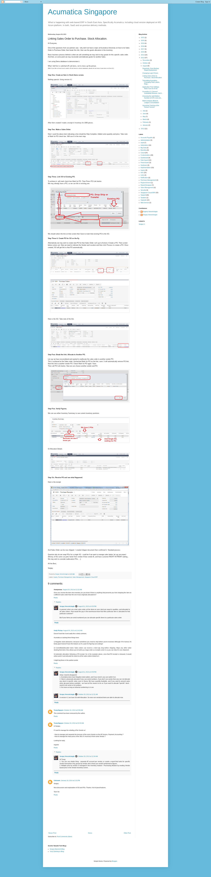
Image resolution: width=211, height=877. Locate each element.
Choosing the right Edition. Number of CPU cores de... (152, 97)
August (145, 66)
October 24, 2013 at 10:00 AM (74, 723)
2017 (143, 49)
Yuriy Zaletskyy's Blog (57, 851)
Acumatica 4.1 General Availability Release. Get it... (152, 92)
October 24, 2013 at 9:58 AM (73, 710)
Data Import (144, 160)
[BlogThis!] (82, 574)
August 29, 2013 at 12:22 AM (72, 589)
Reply (56, 598)
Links (142, 175)
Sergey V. (142, 224)
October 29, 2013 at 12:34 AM (88, 756)
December (146, 60)
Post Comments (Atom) (64, 836)
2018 (143, 46)
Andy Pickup (58, 630)
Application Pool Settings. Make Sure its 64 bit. (150, 88)
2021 (143, 37)
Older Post (127, 833)
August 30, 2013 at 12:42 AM (72, 630)
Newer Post (52, 833)
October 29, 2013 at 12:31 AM (88, 694)
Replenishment (146, 183)
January (145, 125)
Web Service (145, 203)
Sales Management (78, 577)
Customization (145, 155)
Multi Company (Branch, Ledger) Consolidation (150, 101)
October (145, 63)
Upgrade (143, 200)
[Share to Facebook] (87, 574)
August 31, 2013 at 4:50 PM (87, 606)
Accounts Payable (147, 137)
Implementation (146, 167)
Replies (58, 602)
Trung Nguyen (58, 710)
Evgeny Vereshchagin (150, 211)
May (144, 116)
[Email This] (80, 574)
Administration (145, 140)
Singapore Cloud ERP (91, 577)
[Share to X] (84, 574)
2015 (143, 52)
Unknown (57, 780)
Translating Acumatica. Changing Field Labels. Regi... (151, 82)
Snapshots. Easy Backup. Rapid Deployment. (150, 69)
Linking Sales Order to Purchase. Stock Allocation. (152, 76)
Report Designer (146, 185)
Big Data (143, 148)
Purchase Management (65, 577)
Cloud (143, 153)
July (144, 111)
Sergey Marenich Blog (57, 849)
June (144, 113)
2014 (143, 55)
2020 (143, 40)
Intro (142, 173)
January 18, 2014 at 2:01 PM (70, 780)
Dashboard (144, 158)
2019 (143, 43)
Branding (144, 150)
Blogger (114, 861)
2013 (143, 58)
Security (143, 190)
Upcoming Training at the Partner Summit (150, 106)
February (146, 122)
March (145, 119)
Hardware (144, 165)
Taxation (143, 197)
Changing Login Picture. (150, 73)
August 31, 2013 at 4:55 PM (87, 672)
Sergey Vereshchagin (67, 606)
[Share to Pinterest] (89, 574)
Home (90, 833)
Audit (142, 143)
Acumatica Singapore (82, 12)
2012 (143, 129)
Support (143, 195)
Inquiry (55, 577)
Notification (144, 178)
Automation (144, 145)
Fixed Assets (145, 162)
